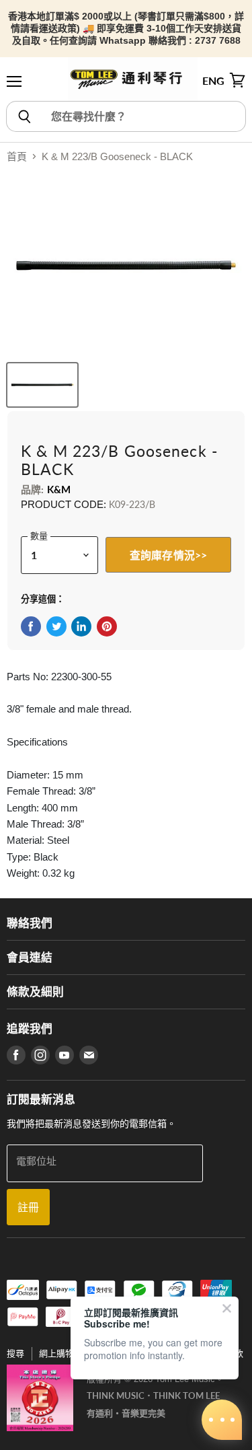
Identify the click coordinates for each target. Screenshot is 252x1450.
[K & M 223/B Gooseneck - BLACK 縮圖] (42, 384)
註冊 (28, 1206)
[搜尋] (24, 116)
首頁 (17, 156)
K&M (59, 489)
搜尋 (15, 1353)
